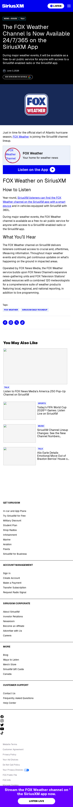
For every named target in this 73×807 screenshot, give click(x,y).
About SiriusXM (11, 611)
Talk (22, 19)
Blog (5, 654)
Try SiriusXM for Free (14, 515)
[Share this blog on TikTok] (22, 322)
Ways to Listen (11, 659)
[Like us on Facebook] (3, 717)
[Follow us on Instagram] (3, 721)
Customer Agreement (13, 749)
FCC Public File (10, 775)
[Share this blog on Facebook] (5, 322)
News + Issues (10, 19)
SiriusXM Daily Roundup (34, 310)
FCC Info (7, 780)
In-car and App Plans (14, 511)
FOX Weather (21, 136)
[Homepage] (13, 6)
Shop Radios (10, 530)
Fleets (6, 549)
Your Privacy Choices (13, 770)
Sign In (7, 573)
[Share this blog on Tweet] (16, 322)
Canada (7, 674)
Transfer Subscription (14, 587)
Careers (7, 635)
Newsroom (9, 621)
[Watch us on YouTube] (3, 729)
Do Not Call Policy (11, 764)
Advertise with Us (12, 630)
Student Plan (10, 525)
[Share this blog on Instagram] (10, 322)
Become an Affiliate (13, 626)
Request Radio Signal (14, 592)
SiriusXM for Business (15, 553)
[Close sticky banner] (70, 789)
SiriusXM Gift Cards (13, 669)
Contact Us (9, 693)
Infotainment (10, 534)
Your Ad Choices (10, 759)
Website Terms (10, 744)
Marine (7, 539)
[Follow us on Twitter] (3, 725)
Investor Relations (13, 616)
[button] (69, 6)
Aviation (7, 544)
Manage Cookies (11, 785)
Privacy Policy (9, 754)
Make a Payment (12, 582)
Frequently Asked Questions (18, 698)
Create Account (11, 578)
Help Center (9, 702)
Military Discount (12, 520)
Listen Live (36, 801)
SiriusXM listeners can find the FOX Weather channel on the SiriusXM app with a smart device (34, 202)
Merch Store (9, 664)
